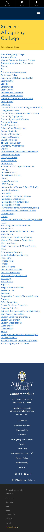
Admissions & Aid (22, 425)
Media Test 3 (7, 234)
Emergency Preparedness (12, 145)
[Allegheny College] (19, 13)
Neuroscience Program (11, 252)
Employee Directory (10, 137)
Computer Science (9, 122)
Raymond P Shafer (9, 308)
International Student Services (15, 201)
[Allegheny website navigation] (38, 13)
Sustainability (7, 325)
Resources (5, 293)
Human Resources (9, 181)
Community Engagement (12, 116)
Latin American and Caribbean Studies (18, 210)
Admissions (10, 494)
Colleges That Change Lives (13, 128)
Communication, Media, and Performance (20, 113)
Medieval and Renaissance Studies (16, 237)
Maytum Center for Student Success (17, 231)
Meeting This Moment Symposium (17, 240)
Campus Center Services (12, 95)
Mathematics (7, 228)
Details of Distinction (10, 134)
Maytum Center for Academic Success (18, 60)
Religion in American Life (12, 287)
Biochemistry (7, 81)
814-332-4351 (22, 414)
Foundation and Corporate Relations (17, 166)
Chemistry (5, 104)
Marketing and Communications (15, 225)
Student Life (10, 514)
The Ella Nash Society (11, 142)
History (4, 178)
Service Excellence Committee (14, 305)
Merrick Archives (8, 243)
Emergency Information (22, 439)
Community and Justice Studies (15, 119)
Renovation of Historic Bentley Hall (17, 78)
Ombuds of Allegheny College (14, 255)
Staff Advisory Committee (12, 314)
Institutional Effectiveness (13, 199)
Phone (7, 5)
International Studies (10, 204)
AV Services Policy (9, 75)
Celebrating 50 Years (10, 154)
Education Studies (9, 140)
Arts (7, 506)
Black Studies (7, 86)
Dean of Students (9, 131)
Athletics (9, 519)
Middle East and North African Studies (18, 246)
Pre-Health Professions (11, 269)
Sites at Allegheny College (12, 54)
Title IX (4, 331)
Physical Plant (7, 260)
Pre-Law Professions (10, 272)
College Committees (10, 110)
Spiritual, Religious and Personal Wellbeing (20, 311)
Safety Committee (9, 302)
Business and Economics (12, 92)
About (8, 510)
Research (9, 502)
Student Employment (10, 319)
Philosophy (6, 258)
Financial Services (9, 160)
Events (22, 444)
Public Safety (7, 281)
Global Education (8, 172)
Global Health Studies (11, 175)
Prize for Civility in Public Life (14, 275)
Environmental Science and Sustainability (19, 151)
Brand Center (7, 89)
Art (2, 69)
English (4, 148)
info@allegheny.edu (22, 408)
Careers (22, 434)
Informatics (6, 193)
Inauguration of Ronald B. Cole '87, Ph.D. (19, 187)
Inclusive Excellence (10, 190)
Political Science (8, 266)
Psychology (6, 278)
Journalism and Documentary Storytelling (20, 207)
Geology (4, 169)
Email (22, 5)
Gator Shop (22, 448)
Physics (4, 263)
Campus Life (22, 430)
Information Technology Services (16, 196)
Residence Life (7, 290)
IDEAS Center (7, 184)
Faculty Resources (9, 157)
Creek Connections (9, 125)
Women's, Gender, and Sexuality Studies (19, 340)
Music (3, 249)
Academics (22, 420)
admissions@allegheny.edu (22, 411)
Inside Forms (7, 163)
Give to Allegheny (12, 527)
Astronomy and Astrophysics (14, 72)
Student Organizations (11, 322)
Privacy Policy (22, 458)
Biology (4, 83)
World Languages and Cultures (15, 343)
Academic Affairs (8, 57)
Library (4, 216)
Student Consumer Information (15, 317)
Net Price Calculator (20, 453)
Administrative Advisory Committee (17, 63)
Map (36, 5)
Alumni (4, 66)
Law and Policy (7, 213)
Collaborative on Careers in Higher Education (21, 107)
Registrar (5, 284)
